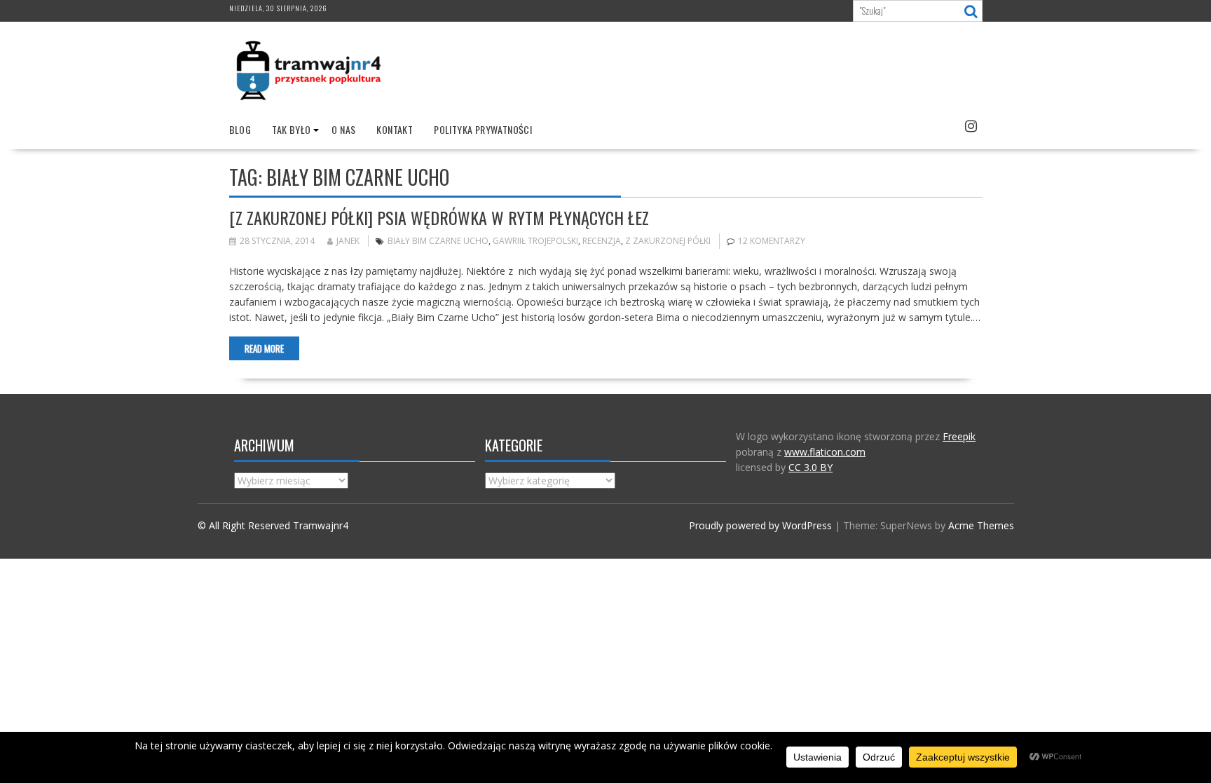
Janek (348, 241)
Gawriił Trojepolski (535, 241)
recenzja (601, 241)
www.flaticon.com (825, 451)
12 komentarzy (771, 241)
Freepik (959, 436)
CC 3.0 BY (810, 467)
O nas (343, 129)
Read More (264, 348)
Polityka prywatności (483, 129)
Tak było (291, 129)
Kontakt (394, 129)
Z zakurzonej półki (668, 241)
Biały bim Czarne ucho (438, 241)
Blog (240, 129)
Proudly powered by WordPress (760, 525)
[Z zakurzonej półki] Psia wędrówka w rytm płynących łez (439, 217)
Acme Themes (981, 525)
